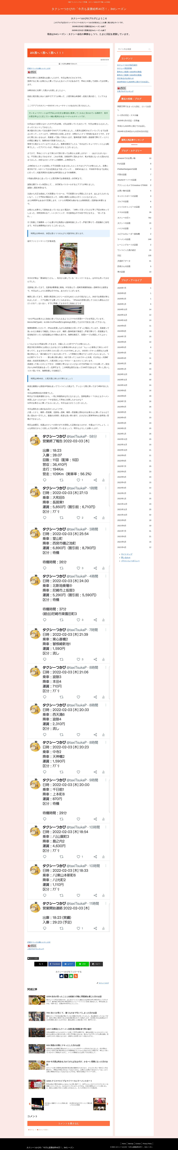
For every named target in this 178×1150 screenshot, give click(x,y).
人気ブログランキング (35, 949)
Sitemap (130, 1143)
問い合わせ (125, 557)
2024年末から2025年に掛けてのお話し (133, 82)
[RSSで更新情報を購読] (76, 976)
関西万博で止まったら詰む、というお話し (134, 108)
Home (124, 1143)
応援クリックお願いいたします (38, 68)
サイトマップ (126, 554)
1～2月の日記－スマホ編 (127, 115)
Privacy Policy (147, 1143)
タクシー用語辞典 (124, 68)
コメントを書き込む (68, 1123)
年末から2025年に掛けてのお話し (131, 126)
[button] (96, 964)
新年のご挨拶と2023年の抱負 (129, 72)
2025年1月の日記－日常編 (128, 120)
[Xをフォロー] (66, 976)
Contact (138, 1143)
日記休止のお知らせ (125, 78)
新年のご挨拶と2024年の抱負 (129, 75)
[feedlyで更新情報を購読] (71, 976)
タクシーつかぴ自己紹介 (127, 65)
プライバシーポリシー (130, 561)
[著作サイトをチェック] (61, 976)
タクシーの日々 (34, 958)
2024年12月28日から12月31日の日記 (132, 131)
